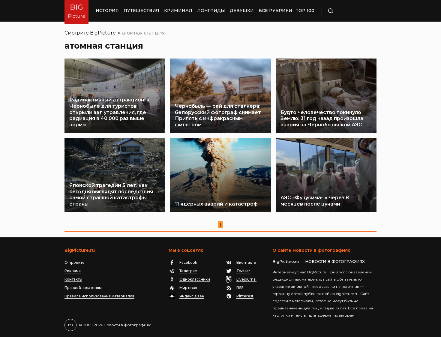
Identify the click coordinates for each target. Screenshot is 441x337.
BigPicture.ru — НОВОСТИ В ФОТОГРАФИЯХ (318, 261)
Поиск (348, 11)
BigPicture (103, 33)
